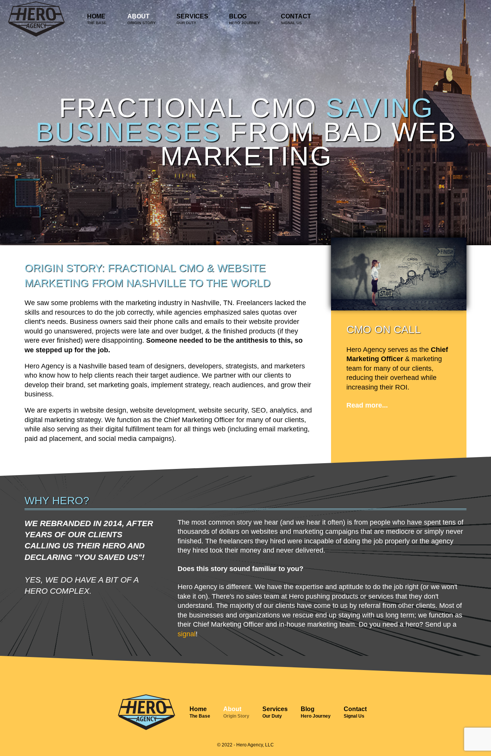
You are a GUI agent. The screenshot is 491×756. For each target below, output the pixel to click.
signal (187, 634)
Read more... (367, 405)
